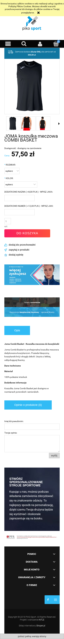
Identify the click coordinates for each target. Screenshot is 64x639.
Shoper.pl (40, 625)
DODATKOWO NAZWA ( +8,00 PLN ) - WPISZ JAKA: (28, 192)
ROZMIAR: (10, 164)
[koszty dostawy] (32, 302)
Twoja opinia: (10, 432)
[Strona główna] (32, 22)
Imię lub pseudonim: (13, 421)
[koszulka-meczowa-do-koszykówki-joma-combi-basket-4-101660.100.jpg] (43, 124)
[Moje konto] (40, 44)
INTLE (41, 619)
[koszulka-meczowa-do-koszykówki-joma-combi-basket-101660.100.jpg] (13, 124)
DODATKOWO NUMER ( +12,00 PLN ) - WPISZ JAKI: (28, 206)
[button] (8, 44)
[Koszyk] (56, 43)
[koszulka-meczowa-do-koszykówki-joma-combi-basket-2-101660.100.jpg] (28, 124)
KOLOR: (8, 178)
